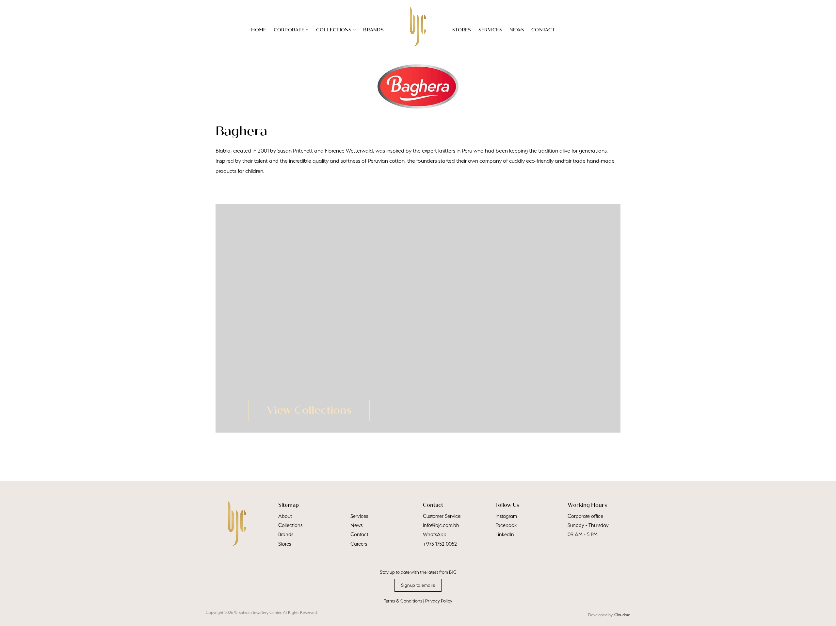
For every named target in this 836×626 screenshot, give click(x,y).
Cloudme (622, 614)
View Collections (309, 410)
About (285, 516)
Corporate (289, 30)
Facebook (506, 525)
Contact (543, 30)
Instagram (506, 516)
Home (258, 30)
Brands (373, 30)
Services (490, 30)
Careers (358, 544)
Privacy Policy (438, 600)
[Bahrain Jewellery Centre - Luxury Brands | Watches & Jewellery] (418, 26)
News (516, 30)
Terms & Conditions (403, 600)
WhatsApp (434, 534)
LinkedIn (504, 534)
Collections (334, 30)
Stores (461, 30)
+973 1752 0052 (440, 544)
